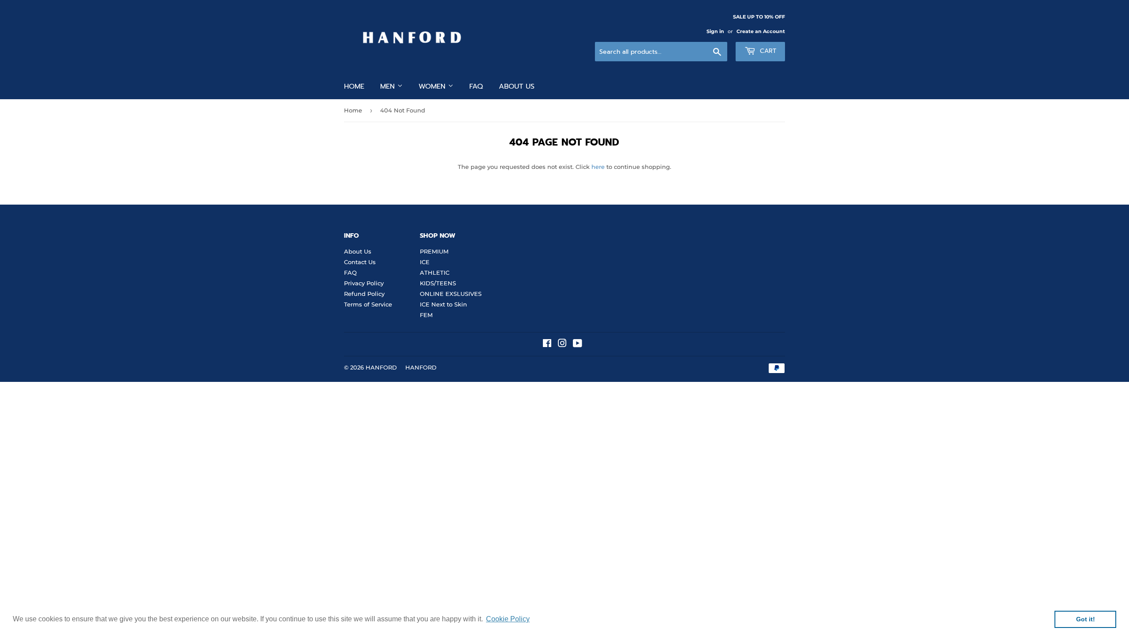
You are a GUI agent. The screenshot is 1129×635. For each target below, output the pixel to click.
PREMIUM (434, 251)
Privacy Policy (364, 283)
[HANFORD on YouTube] (577, 344)
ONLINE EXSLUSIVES (451, 293)
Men (388, 86)
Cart (767, 51)
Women (433, 86)
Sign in (715, 31)
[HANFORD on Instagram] (562, 344)
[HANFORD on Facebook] (547, 344)
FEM (426, 314)
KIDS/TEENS (438, 283)
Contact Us (360, 261)
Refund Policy (364, 293)
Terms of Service (368, 304)
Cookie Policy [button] (508, 619)
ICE (425, 261)
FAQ (476, 86)
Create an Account (760, 31)
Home (354, 86)
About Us (357, 251)
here (598, 166)
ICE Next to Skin (443, 304)
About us (517, 86)
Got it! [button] (1085, 619)
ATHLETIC (434, 272)
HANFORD (381, 367)
